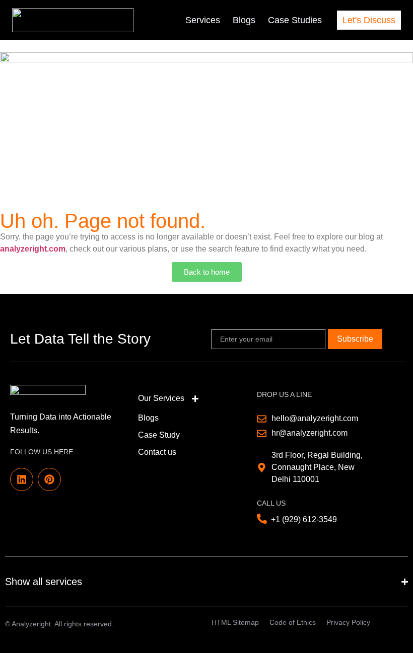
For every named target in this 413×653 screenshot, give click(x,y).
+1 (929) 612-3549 (304, 519)
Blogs (244, 20)
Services (202, 20)
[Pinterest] (49, 479)
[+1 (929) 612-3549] (262, 519)
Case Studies (295, 20)
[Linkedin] (21, 479)
